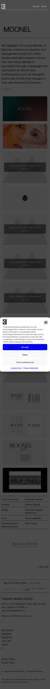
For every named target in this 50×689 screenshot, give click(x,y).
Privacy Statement (30, 368)
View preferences (25, 362)
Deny (25, 354)
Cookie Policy (16, 368)
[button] (45, 322)
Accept (25, 347)
